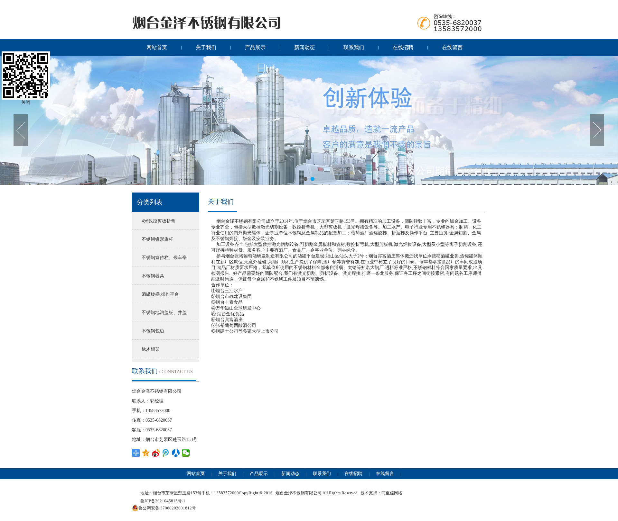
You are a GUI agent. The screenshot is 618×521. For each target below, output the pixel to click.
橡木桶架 (151, 349)
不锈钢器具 (153, 276)
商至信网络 (391, 492)
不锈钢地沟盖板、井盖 (164, 312)
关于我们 (206, 47)
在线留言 (452, 47)
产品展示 (255, 47)
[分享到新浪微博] (156, 453)
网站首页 (156, 47)
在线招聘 (403, 47)
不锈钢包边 (153, 330)
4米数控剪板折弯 (158, 221)
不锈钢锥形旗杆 (157, 239)
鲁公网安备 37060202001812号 (167, 508)
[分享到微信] (186, 453)
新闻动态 (304, 47)
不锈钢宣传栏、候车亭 (164, 257)
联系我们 (353, 47)
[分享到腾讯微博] (166, 453)
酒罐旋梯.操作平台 (160, 294)
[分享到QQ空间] (146, 453)
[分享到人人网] (176, 453)
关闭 (25, 102)
